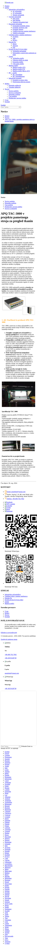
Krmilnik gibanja (18, 29)
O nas (6, 100)
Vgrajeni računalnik (15, 17)
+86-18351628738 (10, 658)
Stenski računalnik (18, 15)
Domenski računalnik (15, 24)
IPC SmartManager (19, 76)
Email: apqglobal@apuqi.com (16, 492)
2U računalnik (17, 13)
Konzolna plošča (18, 62)
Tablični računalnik (19, 33)
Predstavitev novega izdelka (17, 98)
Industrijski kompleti (15, 78)
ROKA (15, 40)
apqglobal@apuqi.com (12, 673)
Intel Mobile (16, 20)
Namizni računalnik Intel (20, 22)
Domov (7, 6)
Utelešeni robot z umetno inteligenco (20, 35)
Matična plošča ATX (19, 67)
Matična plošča (13, 65)
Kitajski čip (12, 42)
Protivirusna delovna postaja (21, 82)
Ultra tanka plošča (18, 64)
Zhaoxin (15, 46)
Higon (15, 44)
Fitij (14, 47)
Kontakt (7, 102)
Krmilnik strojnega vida (20, 27)
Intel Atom (16, 18)
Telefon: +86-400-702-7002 (15, 499)
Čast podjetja (13, 96)
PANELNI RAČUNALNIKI (18, 49)
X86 (14, 38)
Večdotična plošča (18, 58)
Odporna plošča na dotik (20, 60)
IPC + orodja (13, 73)
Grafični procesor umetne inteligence (24, 31)
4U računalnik (17, 11)
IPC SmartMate (17, 74)
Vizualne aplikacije (15, 87)
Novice (7, 89)
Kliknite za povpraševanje (9, 632)
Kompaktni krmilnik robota (21, 26)
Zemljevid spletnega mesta (9, 639)
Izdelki (7, 8)
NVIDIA (15, 36)
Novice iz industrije (15, 93)
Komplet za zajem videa (20, 80)
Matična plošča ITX (19, 69)
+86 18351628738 (10, 688)
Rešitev (7, 84)
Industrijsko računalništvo (17, 9)
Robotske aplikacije (15, 85)
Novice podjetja (14, 91)
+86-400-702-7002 (11, 654)
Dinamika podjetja (14, 94)
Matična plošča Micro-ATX (21, 71)
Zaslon (11, 56)
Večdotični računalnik (19, 51)
